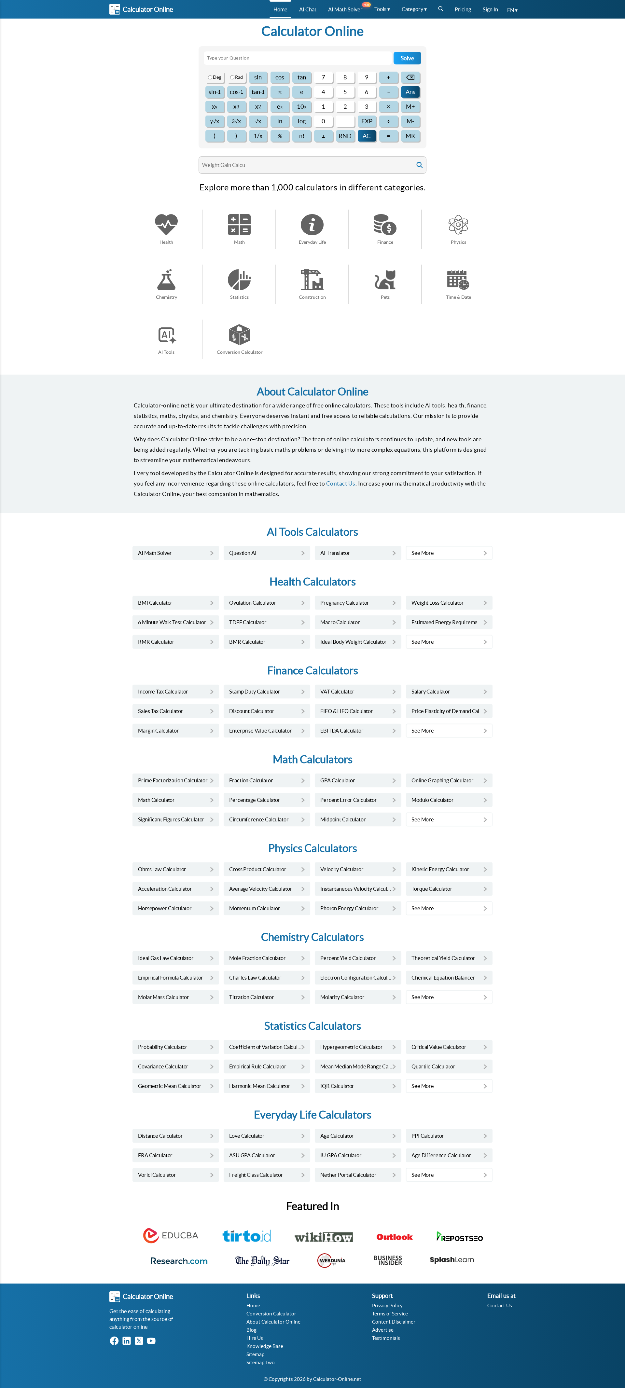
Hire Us (254, 1338)
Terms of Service (390, 1313)
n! (301, 135)
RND (345, 135)
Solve (407, 58)
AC (367, 135)
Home (253, 1305)
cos (279, 77)
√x (214, 121)
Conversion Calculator (271, 1313)
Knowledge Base (264, 1346)
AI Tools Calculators (312, 532)
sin (258, 77)
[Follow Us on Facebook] (115, 1341)
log (302, 121)
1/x (258, 135)
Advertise (383, 1330)
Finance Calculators (312, 671)
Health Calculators (313, 582)
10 (302, 106)
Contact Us (340, 483)
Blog (251, 1330)
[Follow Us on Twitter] (140, 1341)
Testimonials (386, 1338)
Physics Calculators (312, 848)
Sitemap (255, 1354)
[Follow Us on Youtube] (152, 1341)
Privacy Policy (387, 1305)
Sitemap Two (260, 1362)
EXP (366, 121)
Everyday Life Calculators (312, 1115)
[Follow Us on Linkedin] (128, 1341)
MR (410, 135)
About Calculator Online (273, 1322)
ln (279, 121)
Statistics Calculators (312, 1026)
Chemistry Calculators (312, 937)
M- (410, 121)
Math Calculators (313, 759)
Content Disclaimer (393, 1322)
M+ (410, 106)
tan (302, 77)
